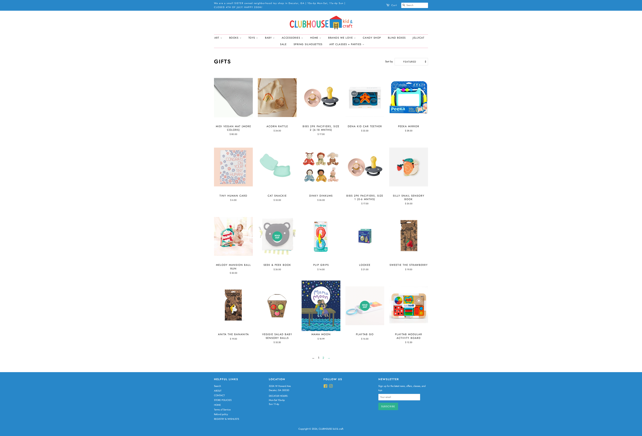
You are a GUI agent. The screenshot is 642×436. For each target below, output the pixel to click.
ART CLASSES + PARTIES (345, 44)
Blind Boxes (397, 38)
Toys (252, 38)
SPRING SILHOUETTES (308, 44)
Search (217, 386)
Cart (394, 5)
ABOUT (218, 390)
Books (234, 38)
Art (217, 38)
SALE (283, 44)
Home (314, 38)
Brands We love (341, 38)
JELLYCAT (418, 38)
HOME (217, 405)
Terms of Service (222, 409)
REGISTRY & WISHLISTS (226, 419)
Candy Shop (372, 38)
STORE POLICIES (223, 400)
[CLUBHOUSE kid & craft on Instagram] (331, 386)
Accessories (291, 38)
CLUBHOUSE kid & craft (331, 428)
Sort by (389, 61)
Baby (269, 38)
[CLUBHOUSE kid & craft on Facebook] (325, 386)
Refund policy (221, 414)
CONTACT (219, 395)
